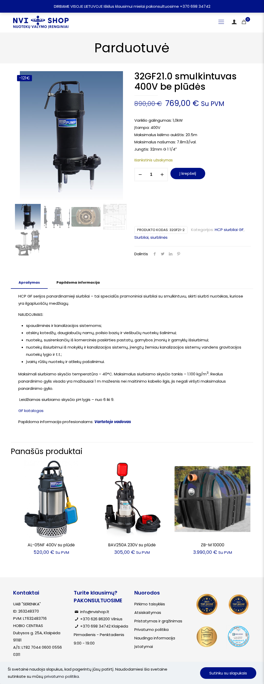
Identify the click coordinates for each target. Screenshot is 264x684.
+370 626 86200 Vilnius (101, 619)
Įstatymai (143, 646)
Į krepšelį (187, 173)
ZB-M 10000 (212, 545)
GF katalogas (31, 410)
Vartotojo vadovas (112, 421)
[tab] (29, 283)
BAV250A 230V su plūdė (132, 545)
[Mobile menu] (221, 22)
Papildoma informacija (78, 282)
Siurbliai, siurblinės (151, 237)
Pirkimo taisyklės (149, 604)
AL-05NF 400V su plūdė (51, 545)
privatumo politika (61, 676)
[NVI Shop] (41, 22)
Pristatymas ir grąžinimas (158, 621)
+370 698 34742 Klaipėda (104, 626)
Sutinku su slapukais (228, 673)
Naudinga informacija (154, 638)
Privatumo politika (151, 629)
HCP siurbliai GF (229, 229)
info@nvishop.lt (94, 611)
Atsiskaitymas (147, 612)
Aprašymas (29, 282)
